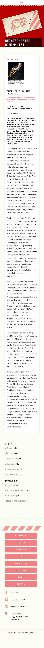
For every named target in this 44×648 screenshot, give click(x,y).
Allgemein (10, 485)
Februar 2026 (11, 459)
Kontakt (21, 543)
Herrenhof (10, 496)
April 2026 (10, 448)
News (21, 556)
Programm (21, 549)
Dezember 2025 (12, 469)
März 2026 (10, 453)
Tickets (21, 584)
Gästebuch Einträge (15, 490)
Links (21, 577)
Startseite (20, 536)
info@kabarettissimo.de (19, 607)
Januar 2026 (11, 464)
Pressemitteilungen (15, 501)
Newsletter (21, 563)
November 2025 (12, 475)
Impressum (20, 570)
